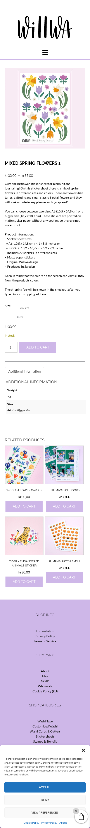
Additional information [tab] (24, 371)
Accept (45, 787)
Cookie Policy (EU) (45, 691)
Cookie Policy (31, 822)
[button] (83, 750)
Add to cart (37, 347)
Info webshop (45, 631)
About (63, 822)
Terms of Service (45, 641)
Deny (45, 800)
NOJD (45, 681)
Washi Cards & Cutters (45, 731)
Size (8, 306)
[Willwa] (45, 20)
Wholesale (45, 686)
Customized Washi (45, 726)
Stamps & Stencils (45, 741)
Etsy (45, 676)
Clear (20, 316)
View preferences (45, 812)
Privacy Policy (49, 822)
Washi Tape (45, 721)
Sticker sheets (45, 736)
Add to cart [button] (24, 506)
